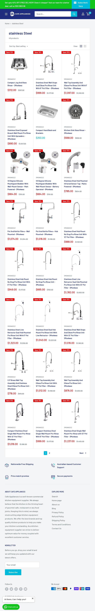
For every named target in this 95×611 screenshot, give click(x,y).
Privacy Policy (58, 512)
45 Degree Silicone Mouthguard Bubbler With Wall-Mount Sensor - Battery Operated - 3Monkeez (47, 185)
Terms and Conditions (61, 524)
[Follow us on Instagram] (16, 589)
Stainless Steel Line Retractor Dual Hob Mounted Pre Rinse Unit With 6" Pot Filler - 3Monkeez (19, 334)
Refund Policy (58, 516)
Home (7, 23)
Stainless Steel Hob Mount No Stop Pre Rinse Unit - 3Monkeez (46, 282)
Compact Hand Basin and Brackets (46, 131)
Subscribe (13, 572)
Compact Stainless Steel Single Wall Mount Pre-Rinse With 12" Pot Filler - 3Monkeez (19, 435)
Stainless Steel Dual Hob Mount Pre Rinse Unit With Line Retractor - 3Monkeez (46, 333)
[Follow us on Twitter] (11, 589)
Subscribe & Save (83, 4)
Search (55, 496)
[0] (88, 13)
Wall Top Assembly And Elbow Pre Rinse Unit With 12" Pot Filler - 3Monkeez (46, 383)
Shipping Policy (58, 520)
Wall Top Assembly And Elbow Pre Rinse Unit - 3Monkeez (73, 383)
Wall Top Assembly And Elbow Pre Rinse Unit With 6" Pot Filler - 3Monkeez (75, 85)
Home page (57, 500)
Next (81, 453)
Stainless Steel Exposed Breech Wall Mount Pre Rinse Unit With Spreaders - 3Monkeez (19, 134)
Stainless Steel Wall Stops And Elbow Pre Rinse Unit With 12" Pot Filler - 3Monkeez (74, 334)
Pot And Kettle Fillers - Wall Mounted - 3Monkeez (19, 232)
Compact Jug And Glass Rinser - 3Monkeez (17, 84)
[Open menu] (6, 14)
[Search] (74, 14)
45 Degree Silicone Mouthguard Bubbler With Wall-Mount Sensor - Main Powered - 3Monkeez (18, 185)
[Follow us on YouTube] (25, 589)
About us (56, 504)
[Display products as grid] (81, 46)
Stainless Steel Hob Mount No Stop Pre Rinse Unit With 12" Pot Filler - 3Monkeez (75, 234)
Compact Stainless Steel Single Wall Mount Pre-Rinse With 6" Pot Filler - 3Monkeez (47, 434)
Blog (54, 508)
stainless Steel (17, 23)
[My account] (83, 14)
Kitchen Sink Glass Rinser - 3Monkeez (75, 131)
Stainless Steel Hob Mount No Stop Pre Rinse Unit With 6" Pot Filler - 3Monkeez (19, 282)
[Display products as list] (85, 46)
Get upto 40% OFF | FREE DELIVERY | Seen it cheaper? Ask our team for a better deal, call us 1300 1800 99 (37, 4)
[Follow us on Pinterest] (21, 589)
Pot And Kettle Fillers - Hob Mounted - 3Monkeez (47, 232)
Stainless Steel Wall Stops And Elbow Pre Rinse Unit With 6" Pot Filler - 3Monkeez (47, 85)
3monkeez (11, 79)
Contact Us (56, 528)
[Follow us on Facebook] (6, 589)
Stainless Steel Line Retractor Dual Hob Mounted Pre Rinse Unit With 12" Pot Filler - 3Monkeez (75, 283)
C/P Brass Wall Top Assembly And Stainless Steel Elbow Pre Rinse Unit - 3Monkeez (19, 384)
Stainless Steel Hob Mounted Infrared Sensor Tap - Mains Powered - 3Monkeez (75, 184)
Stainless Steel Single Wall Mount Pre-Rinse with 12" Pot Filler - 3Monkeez (75, 434)
